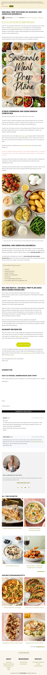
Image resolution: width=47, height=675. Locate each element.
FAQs (8, 669)
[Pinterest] (29, 487)
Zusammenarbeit (38, 665)
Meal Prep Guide (23, 136)
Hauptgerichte (40, 646)
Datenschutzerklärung (8, 663)
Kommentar (5, 381)
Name (3, 400)
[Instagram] (18, 487)
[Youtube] (25, 487)
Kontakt (38, 663)
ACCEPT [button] (11, 6)
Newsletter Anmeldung (38, 662)
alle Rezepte (40, 571)
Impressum (8, 662)
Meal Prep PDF (19, 336)
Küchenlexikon (23, 663)
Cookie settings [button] (5, 6)
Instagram (11, 354)
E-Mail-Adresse (6, 406)
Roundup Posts (23, 662)
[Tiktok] (21, 487)
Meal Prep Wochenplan (17, 27)
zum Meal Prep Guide (23, 344)
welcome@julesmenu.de (27, 353)
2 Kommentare (40, 17)
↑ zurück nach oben (23, 652)
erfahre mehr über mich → (23, 482)
